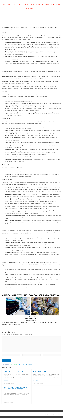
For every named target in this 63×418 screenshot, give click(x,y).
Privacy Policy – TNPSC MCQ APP (14, 371)
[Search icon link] (36, 8)
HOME (4, 4)
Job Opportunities (30, 8)
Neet (9, 4)
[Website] (52, 355)
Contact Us (52, 414)
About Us (47, 414)
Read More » (6, 380)
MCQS (32, 4)
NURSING (38, 4)
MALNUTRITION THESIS (40, 371)
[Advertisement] (31, 17)
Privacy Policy (59, 414)
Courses (58, 4)
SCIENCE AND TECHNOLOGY (23, 4)
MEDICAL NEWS (45, 4)
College (52, 4)
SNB (14, 4)
